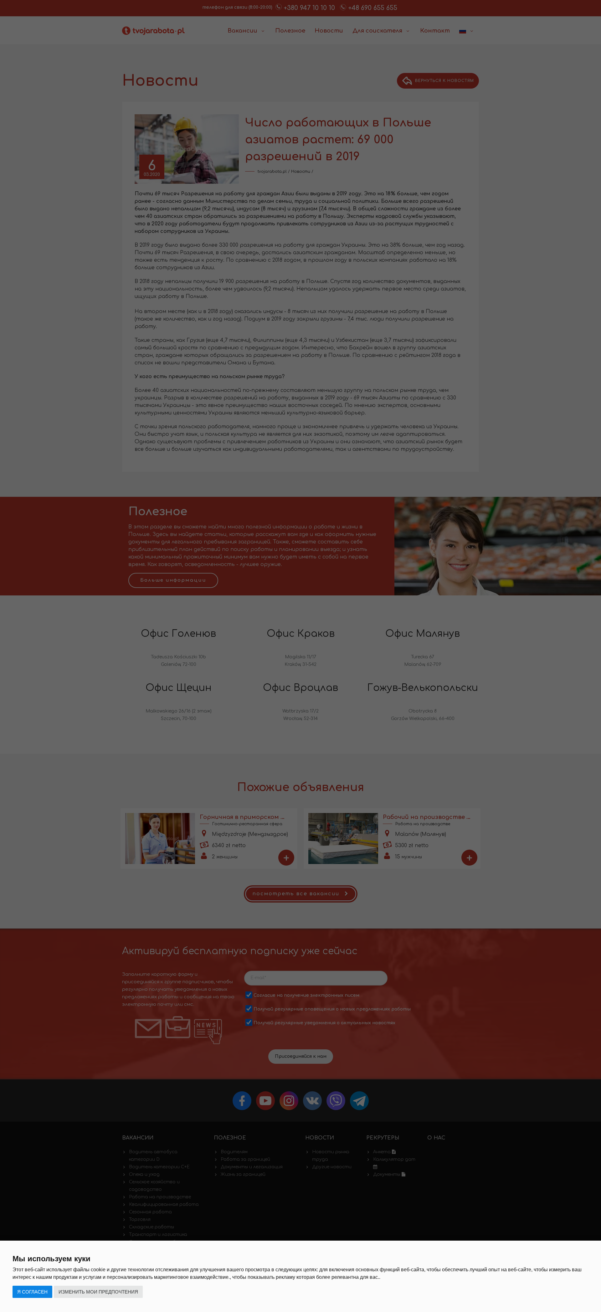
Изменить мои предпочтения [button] (98, 1291)
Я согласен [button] (32, 1291)
